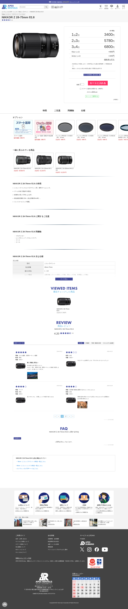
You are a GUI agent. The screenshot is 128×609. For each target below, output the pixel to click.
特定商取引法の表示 (53, 541)
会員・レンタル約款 (53, 544)
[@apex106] (82, 549)
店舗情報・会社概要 (53, 538)
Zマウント (25, 11)
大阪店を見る (76, 524)
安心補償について (20, 547)
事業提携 (50, 547)
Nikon (20, 11)
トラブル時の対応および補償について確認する (104, 511)
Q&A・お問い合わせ (21, 538)
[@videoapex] (97, 549)
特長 (45, 110)
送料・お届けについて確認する (63, 510)
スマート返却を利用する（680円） (93, 88)
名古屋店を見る (102, 524)
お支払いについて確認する (22, 510)
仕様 (83, 110)
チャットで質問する (92, 96)
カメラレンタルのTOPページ (44, 583)
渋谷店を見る (51, 524)
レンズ (15, 11)
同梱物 (71, 110)
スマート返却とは (92, 92)
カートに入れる (98, 83)
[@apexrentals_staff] (89, 549)
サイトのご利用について (22, 541)
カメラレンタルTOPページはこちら (27, 468)
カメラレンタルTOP (7, 11)
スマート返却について (22, 544)
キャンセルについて (21, 552)
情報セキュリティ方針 (23, 558)
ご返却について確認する (81, 512)
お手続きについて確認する (42, 510)
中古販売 (82, 538)
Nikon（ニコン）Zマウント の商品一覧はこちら (32, 461)
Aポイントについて (21, 549)
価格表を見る (109, 60)
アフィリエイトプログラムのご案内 (57, 549)
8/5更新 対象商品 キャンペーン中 (65, 2)
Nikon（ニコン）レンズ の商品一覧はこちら (30, 465)
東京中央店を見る (27, 524)
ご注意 (57, 110)
